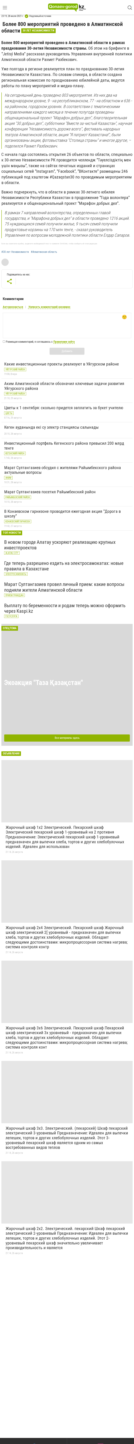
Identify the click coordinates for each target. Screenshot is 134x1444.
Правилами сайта (64, 341)
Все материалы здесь (67, 737)
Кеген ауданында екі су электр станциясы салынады (51, 427)
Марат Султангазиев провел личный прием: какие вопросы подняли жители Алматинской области (64, 587)
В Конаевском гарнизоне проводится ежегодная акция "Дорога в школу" (62, 514)
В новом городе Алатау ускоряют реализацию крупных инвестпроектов (60, 545)
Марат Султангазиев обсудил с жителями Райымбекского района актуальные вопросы (62, 470)
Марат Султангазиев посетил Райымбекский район (50, 491)
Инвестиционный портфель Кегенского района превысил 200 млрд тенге (64, 446)
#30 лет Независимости (15, 252)
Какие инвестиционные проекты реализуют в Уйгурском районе (61, 364)
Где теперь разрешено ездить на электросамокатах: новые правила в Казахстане (64, 566)
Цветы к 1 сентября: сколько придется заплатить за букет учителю (63, 407)
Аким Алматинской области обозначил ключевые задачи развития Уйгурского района (64, 386)
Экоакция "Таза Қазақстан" (43, 683)
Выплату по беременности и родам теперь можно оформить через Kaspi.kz (64, 608)
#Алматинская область (44, 252)
